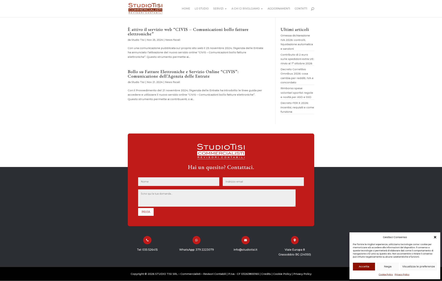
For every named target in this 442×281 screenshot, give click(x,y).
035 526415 (150, 249)
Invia (146, 212)
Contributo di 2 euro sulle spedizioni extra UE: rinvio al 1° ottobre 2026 (297, 59)
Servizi (218, 8)
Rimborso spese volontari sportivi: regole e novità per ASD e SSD (297, 93)
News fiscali (172, 39)
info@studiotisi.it (245, 249)
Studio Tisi (138, 39)
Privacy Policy (402, 274)
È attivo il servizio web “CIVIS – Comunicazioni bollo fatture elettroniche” (188, 31)
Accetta (364, 266)
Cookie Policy (386, 274)
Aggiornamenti (279, 8)
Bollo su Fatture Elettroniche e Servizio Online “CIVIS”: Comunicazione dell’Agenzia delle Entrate (183, 74)
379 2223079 (205, 249)
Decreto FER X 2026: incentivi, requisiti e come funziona (297, 107)
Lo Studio (202, 8)
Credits (266, 273)
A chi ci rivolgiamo (246, 8)
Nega (387, 266)
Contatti (301, 8)
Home (186, 8)
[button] (435, 237)
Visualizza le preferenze (418, 266)
